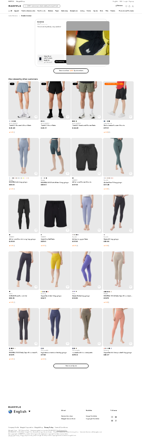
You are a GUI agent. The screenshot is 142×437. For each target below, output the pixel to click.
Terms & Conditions (61, 427)
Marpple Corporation (26, 427)
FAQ (121, 1)
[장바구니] (129, 6)
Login (125, 1)
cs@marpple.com (96, 432)
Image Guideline (91, 416)
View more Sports (71, 366)
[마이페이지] (133, 6)
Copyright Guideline (92, 419)
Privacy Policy (48, 427)
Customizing (60, 61)
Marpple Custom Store (68, 419)
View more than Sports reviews (71, 70)
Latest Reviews (13, 16)
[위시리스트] (126, 6)
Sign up (131, 1)
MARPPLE (11, 1)
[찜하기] (35, 116)
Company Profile (13, 427)
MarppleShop (38, 427)
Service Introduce (67, 416)
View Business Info (61, 430)
